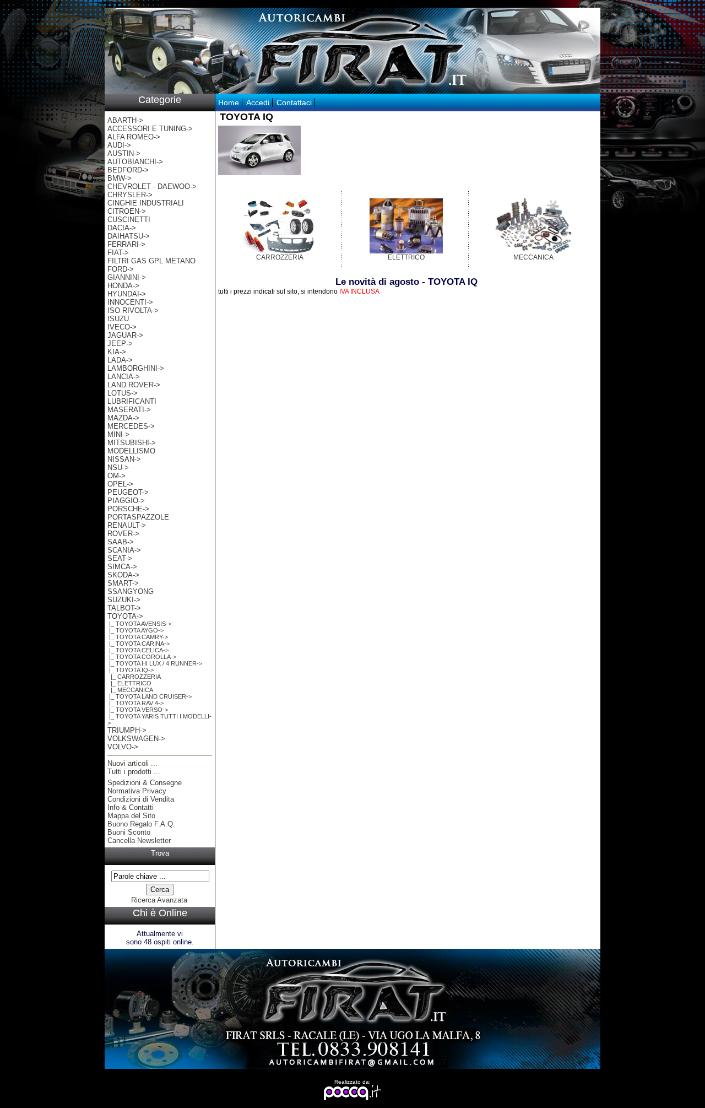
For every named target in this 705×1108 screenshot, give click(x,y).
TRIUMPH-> (127, 730)
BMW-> (119, 178)
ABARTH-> (125, 120)
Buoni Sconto (128, 832)
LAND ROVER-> (133, 385)
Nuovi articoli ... (132, 763)
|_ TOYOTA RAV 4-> (135, 703)
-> (125, 616)
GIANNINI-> (126, 277)
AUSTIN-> (123, 153)
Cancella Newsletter (139, 840)
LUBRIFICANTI (131, 401)
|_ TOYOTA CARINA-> (138, 643)
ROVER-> (123, 533)
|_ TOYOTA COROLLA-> (141, 656)
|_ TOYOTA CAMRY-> (137, 637)
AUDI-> (119, 145)
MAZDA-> (123, 418)
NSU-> (118, 467)
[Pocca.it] (353, 1098)
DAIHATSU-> (128, 236)
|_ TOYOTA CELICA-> (138, 650)
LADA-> (120, 360)
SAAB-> (120, 542)
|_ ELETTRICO (129, 683)
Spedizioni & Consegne (144, 783)
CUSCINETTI (128, 219)
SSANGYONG (130, 591)
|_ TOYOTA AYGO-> (135, 630)
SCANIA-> (124, 550)
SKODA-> (123, 575)
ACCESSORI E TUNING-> (150, 129)
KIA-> (116, 352)
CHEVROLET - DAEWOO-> (152, 186)
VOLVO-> (122, 747)
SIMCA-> (122, 567)
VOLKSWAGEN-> (136, 738)
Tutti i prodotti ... (133, 772)
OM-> (116, 476)
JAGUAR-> (125, 335)
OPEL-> (120, 484)
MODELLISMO (131, 451)
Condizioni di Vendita (140, 799)
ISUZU (118, 319)
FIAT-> (118, 252)
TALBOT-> (124, 608)
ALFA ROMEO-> (133, 137)
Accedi (257, 102)
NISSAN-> (124, 459)
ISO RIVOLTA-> (133, 310)
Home (228, 102)
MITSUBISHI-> (131, 443)
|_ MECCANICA (130, 690)
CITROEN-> (126, 211)
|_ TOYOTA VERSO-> (137, 709)
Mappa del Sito (131, 816)
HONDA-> (123, 286)
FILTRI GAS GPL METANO (151, 261)
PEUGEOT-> (128, 492)
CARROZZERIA (279, 257)
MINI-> (118, 434)
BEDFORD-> (128, 170)
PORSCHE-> (128, 509)
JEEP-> (120, 343)
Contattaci (294, 102)
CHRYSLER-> (130, 195)
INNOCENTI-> (130, 302)
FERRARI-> (126, 244)
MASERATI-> (129, 410)
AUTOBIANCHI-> (135, 162)
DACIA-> (121, 228)
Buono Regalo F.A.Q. (141, 824)
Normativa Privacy (136, 791)
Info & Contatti (130, 807)
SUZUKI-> (123, 600)
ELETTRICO (406, 257)
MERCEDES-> (131, 426)
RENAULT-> (126, 525)
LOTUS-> (122, 393)
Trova (160, 853)
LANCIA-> (123, 376)
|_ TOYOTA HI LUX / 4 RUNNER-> (154, 663)
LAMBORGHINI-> (135, 368)
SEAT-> (119, 558)
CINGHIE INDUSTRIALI (145, 203)
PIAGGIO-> (126, 500)
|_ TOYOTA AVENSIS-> (139, 623)
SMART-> (123, 583)
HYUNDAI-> (126, 294)
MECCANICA (533, 257)
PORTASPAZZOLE (138, 517)
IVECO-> (122, 327)
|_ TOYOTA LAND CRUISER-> (149, 696)
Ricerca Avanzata (159, 900)
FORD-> (120, 269)
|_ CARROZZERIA (134, 676)
